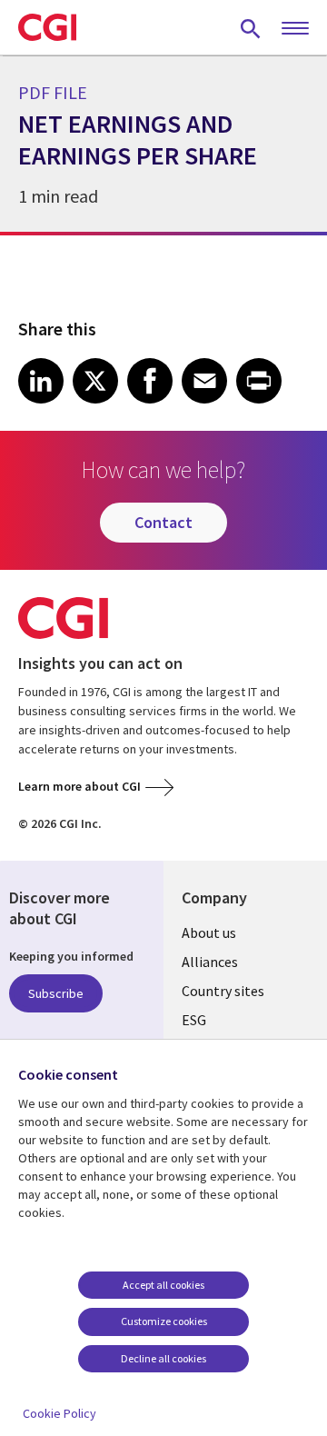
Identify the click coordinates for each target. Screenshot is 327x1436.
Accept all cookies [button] (163, 1284)
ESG (194, 1020)
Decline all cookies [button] (163, 1358)
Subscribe (56, 993)
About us (209, 932)
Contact (163, 522)
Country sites (223, 991)
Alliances (210, 961)
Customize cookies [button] (164, 1321)
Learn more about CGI (79, 786)
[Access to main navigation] (295, 29)
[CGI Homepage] (47, 27)
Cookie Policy (59, 1413)
